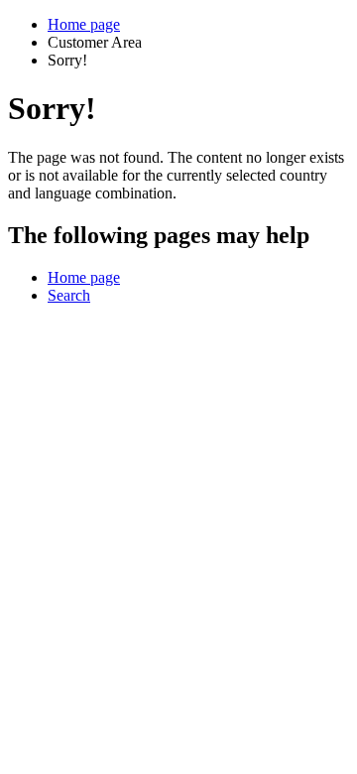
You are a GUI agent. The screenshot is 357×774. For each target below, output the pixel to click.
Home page (84, 24)
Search (69, 295)
